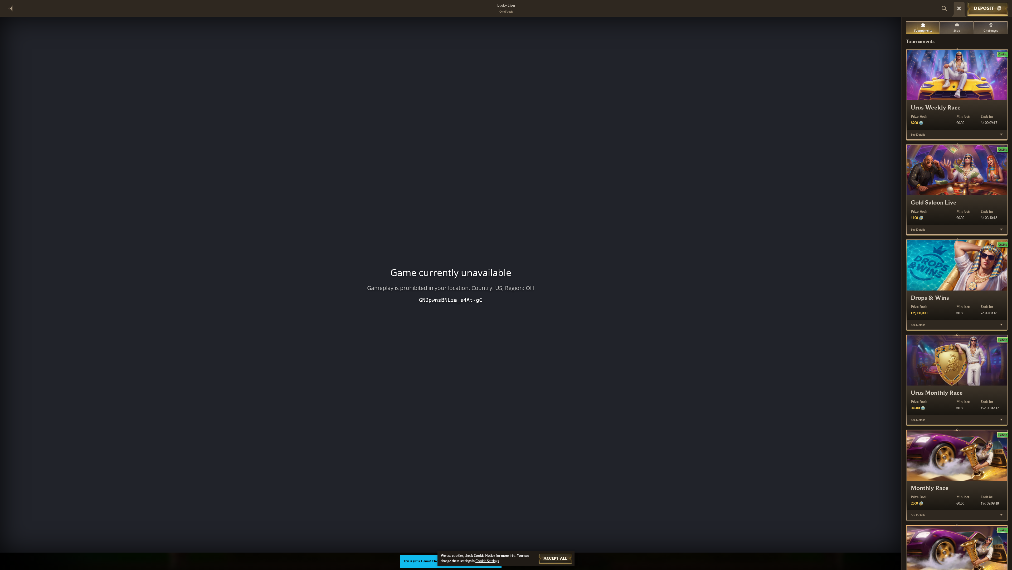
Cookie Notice (484, 556)
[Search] (944, 8)
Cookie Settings (487, 561)
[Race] (959, 8)
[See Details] (1001, 134)
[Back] (10, 8)
